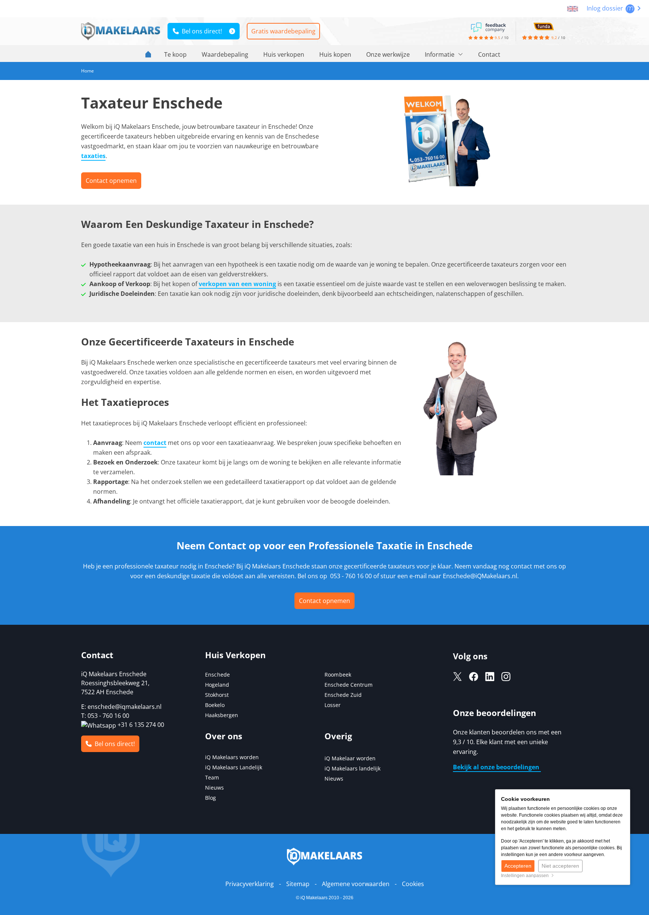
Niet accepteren (560, 866)
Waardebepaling (225, 54)
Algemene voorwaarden (355, 884)
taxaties (93, 156)
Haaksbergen (221, 715)
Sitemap (297, 884)
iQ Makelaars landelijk (352, 768)
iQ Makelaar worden (350, 758)
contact (154, 443)
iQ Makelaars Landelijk (233, 767)
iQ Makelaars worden (232, 757)
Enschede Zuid (343, 694)
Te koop (175, 54)
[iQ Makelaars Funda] (543, 26)
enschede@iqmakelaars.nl (124, 706)
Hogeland (217, 684)
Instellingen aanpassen (526, 875)
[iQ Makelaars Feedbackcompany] (488, 27)
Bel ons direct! (200, 31)
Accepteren (517, 866)
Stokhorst (217, 694)
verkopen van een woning (237, 284)
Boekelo (215, 704)
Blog (210, 797)
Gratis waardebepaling (283, 31)
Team (212, 777)
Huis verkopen (283, 54)
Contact (489, 54)
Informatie (440, 54)
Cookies (413, 884)
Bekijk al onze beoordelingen (497, 767)
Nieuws (214, 787)
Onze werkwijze (388, 54)
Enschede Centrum (348, 684)
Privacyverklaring (249, 884)
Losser (332, 704)
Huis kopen (335, 54)
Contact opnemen (324, 601)
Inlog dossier (606, 8)
